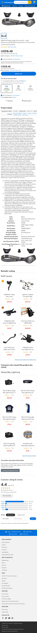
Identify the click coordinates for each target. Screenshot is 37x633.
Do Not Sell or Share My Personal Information (13, 603)
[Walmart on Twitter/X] (6, 618)
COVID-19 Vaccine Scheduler (9, 576)
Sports (24, 113)
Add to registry (27, 100)
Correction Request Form (10, 470)
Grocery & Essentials (30, 6)
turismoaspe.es (16, 59)
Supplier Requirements (7, 554)
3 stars (2, 505)
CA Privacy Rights (6, 599)
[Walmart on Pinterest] (12, 618)
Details (14, 97)
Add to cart (18, 74)
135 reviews (13, 47)
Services (14, 6)
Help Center (29, 531)
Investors (4, 549)
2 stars (2, 507)
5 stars (2, 501)
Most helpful (5, 518)
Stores (3, 563)
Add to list (10, 100)
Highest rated (21, 515)
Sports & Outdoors (17, 113)
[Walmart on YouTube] (9, 618)
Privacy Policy (5, 596)
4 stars (2, 503)
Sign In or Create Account (14, 531)
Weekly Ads (25, 534)
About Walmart (6, 542)
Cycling (29, 113)
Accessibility (5, 583)
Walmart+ (4, 567)
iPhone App (5, 609)
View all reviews (7, 496)
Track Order (14, 534)
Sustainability (5, 552)
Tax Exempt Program (7, 588)
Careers (4, 545)
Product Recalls (6, 585)
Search (33, 518)
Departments (7, 6)
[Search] (30, 2)
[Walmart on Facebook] (3, 618)
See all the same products (29, 455)
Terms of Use (5, 594)
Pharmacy (4, 578)
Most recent (10, 515)
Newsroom (4, 547)
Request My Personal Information (10, 601)
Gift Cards (4, 570)
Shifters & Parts (17, 115)
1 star (3, 509)
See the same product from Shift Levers (25, 359)
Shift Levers (25, 115)
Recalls (3, 581)
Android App (5, 612)
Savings (21, 6)
